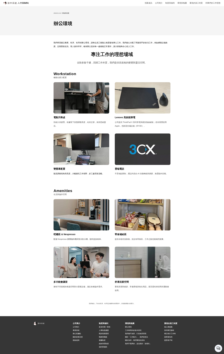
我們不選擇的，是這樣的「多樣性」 (138, 344)
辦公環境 (128, 327)
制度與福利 (170, 3)
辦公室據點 (77, 333)
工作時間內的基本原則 (133, 330)
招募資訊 (148, 3)
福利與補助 (103, 347)
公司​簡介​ (76, 327)
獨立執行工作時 (170, 333)
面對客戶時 (168, 340)
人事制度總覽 (104, 330)
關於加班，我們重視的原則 (135, 340)
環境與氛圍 (182, 3)
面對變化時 (168, 337)
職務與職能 (103, 337)
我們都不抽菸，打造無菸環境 (135, 333)
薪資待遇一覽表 (104, 327)
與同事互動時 (169, 330)
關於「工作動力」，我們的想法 (136, 337)
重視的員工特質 (196, 3)
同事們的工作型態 (212, 3)
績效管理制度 (104, 344)
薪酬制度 (102, 340)
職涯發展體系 (104, 333)
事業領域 (76, 330)
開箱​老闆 (76, 340)
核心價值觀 (168, 327)
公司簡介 (159, 3)
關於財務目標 (78, 337)
